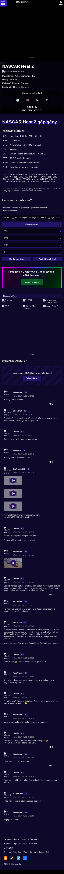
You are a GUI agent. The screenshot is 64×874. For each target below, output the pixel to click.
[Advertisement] (32, 34)
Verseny (13, 79)
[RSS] (5, 858)
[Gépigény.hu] (31, 3)
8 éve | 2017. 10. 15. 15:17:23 (23, 396)
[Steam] (12, 858)
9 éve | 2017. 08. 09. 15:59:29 (23, 776)
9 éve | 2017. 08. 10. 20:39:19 (23, 718)
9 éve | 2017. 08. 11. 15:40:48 (23, 677)
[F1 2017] (32, 301)
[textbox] (32, 231)
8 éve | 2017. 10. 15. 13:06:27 (23, 414)
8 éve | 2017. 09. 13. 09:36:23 (23, 435)
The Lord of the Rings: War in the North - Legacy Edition (28, 852)
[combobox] (32, 231)
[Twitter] (18, 858)
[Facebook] (25, 858)
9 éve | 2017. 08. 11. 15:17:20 (23, 697)
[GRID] (11, 307)
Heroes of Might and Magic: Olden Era (20, 844)
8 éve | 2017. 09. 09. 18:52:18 (23, 532)
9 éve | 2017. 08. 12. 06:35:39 (23, 658)
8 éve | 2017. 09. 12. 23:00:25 (23, 473)
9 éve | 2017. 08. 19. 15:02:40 (23, 582)
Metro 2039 (8, 848)
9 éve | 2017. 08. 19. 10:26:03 (23, 626)
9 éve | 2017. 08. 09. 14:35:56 (23, 816)
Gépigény (32, 108)
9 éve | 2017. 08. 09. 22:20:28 (23, 758)
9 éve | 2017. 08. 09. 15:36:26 (23, 797)
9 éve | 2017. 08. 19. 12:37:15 (23, 605)
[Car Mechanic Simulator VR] (52, 301)
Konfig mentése (16, 259)
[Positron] (11, 301)
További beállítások (47, 259)
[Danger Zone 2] (52, 307)
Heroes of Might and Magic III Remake (20, 839)
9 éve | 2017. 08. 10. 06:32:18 (23, 737)
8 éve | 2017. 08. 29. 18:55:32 (23, 555)
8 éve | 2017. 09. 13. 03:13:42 (23, 454)
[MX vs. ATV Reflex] (32, 307)
